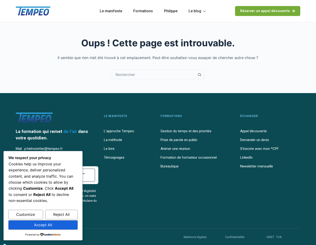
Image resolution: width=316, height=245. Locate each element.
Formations (143, 11)
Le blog (195, 11)
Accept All (43, 225)
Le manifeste (111, 11)
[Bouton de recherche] (199, 74)
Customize (25, 214)
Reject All (61, 214)
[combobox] (153, 74)
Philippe (170, 11)
